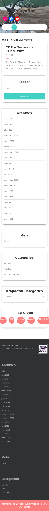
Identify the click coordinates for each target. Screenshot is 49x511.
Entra (6, 241)
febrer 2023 (9, 147)
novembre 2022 (11, 152)
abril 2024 (8, 130)
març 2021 (9, 213)
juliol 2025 (9, 119)
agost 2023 (9, 141)
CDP (11, 319)
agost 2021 (9, 191)
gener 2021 (9, 219)
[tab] (14, 27)
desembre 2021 (11, 180)
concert (31, 319)
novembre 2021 (11, 186)
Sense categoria (11, 275)
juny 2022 (8, 158)
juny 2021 (8, 197)
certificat (20, 319)
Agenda (7, 263)
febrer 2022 (9, 174)
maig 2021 (9, 202)
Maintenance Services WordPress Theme (23, 504)
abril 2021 (8, 208)
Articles (7, 269)
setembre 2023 (11, 135)
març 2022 (9, 169)
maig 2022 (9, 163)
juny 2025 (8, 124)
